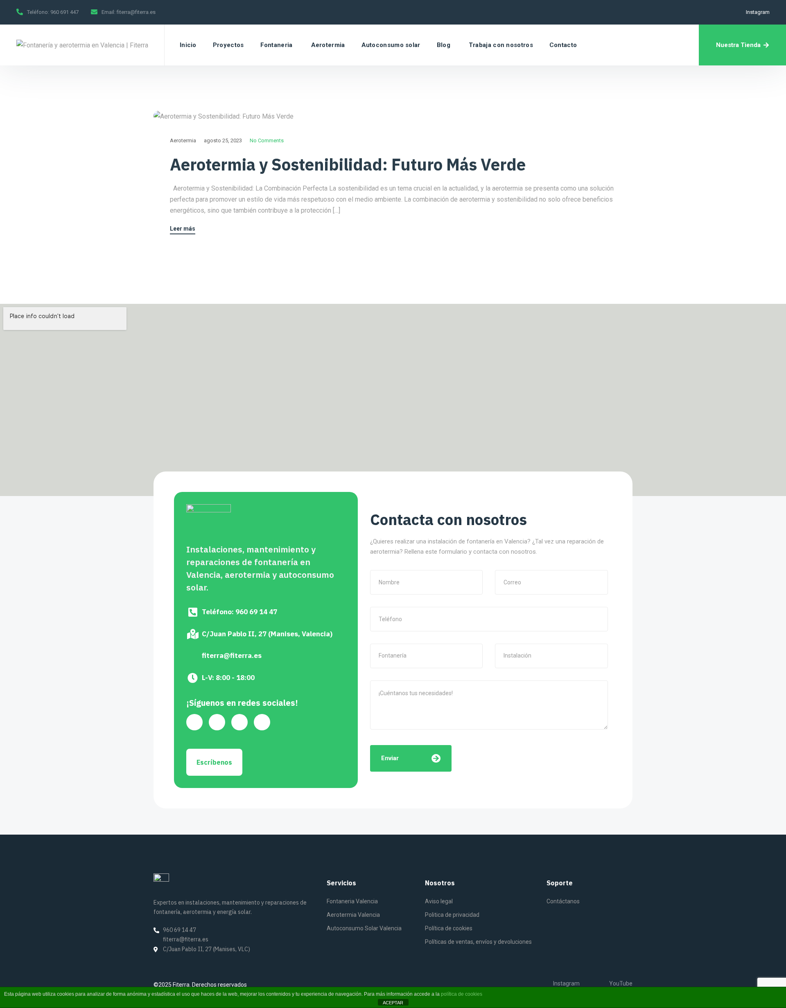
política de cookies (461, 994)
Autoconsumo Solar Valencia (364, 928)
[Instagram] (262, 722)
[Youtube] (217, 722)
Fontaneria (276, 45)
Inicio (188, 45)
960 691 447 (64, 12)
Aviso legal (439, 901)
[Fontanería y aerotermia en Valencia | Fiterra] (82, 45)
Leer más (182, 229)
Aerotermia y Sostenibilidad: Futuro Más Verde (348, 164)
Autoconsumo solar (390, 45)
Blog (443, 45)
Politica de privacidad (452, 914)
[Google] (194, 722)
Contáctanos (563, 901)
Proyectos (228, 45)
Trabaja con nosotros (501, 45)
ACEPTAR (393, 1002)
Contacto (563, 45)
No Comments (267, 140)
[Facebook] (239, 722)
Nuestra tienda (738, 45)
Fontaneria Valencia (352, 901)
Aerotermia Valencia (353, 914)
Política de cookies (448, 928)
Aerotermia (328, 45)
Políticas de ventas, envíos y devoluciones (478, 941)
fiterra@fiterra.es (136, 12)
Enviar (390, 758)
